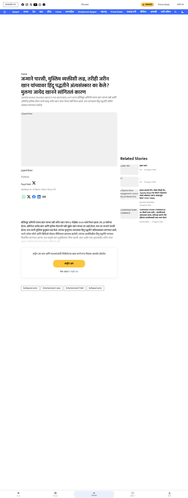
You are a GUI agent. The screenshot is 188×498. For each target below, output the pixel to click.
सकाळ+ (170, 496)
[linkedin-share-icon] (39, 198)
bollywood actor (30, 288)
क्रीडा (49, 12)
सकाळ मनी (131, 12)
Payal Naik (26, 184)
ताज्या (25, 12)
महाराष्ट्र (104, 12)
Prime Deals (163, 5)
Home (18, 496)
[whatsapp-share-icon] (24, 198)
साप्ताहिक (69, 12)
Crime (58, 12)
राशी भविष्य (166, 12)
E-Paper (55, 496)
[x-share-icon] (29, 198)
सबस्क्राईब (148, 4)
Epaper (15, 12)
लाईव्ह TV (132, 496)
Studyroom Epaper (87, 12)
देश (33, 12)
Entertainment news (52, 288)
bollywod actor (95, 288)
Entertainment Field (75, 288)
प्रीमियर (143, 12)
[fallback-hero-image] (129, 170)
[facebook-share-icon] (34, 198)
